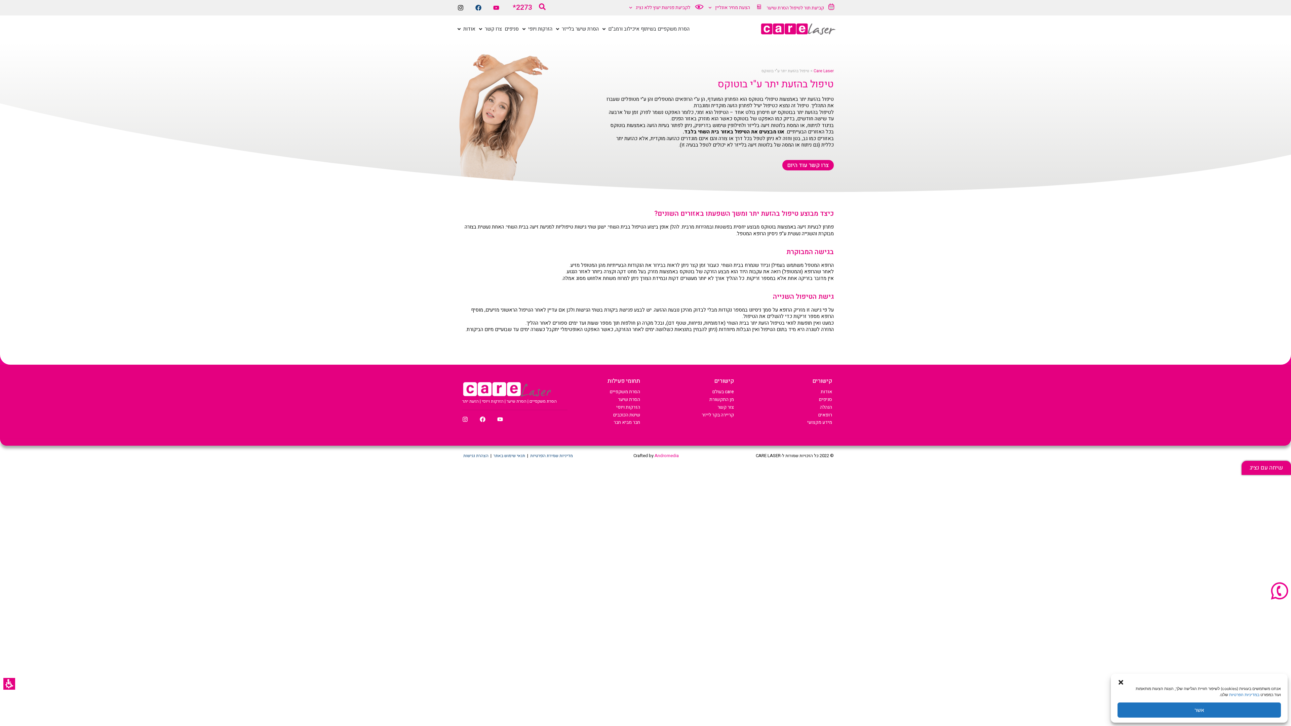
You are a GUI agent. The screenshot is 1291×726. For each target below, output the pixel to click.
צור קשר (725, 407)
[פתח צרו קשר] (480, 29)
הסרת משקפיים (625, 391)
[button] (9, 684)
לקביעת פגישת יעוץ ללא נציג (663, 7)
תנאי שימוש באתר (509, 455)
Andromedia (667, 455)
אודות (826, 391)
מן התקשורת (721, 399)
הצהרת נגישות (475, 455)
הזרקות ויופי (628, 407)
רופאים (825, 414)
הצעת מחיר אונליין (732, 7)
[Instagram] (461, 8)
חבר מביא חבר (627, 422)
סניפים (825, 399)
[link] (1266, 468)
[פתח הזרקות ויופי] (523, 29)
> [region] (797, 71)
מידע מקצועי (819, 422)
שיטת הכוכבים (626, 414)
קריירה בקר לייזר (718, 414)
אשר (1199, 710)
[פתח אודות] (459, 29)
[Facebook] (478, 8)
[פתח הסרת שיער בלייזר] (557, 29)
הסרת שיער (629, 399)
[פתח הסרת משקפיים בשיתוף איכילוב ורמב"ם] (604, 29)
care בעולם (723, 391)
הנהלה (826, 407)
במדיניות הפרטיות (1244, 694)
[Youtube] (496, 8)
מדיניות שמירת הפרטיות (551, 455)
